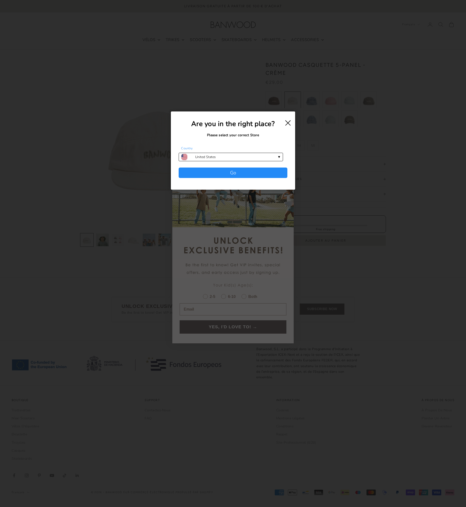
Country (187, 148)
